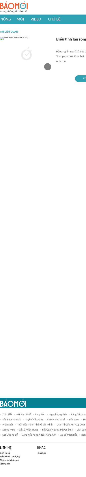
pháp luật (7, 424)
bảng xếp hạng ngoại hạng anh (39, 435)
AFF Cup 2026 (23, 414)
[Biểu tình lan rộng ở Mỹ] (26, 54)
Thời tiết (7, 414)
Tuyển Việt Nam (34, 419)
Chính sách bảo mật (9, 460)
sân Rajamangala (11, 419)
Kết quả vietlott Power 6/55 (57, 430)
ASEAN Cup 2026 (56, 419)
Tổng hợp (41, 453)
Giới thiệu (5, 453)
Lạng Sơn (40, 414)
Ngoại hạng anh (58, 414)
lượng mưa (8, 430)
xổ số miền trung (28, 430)
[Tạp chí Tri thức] (59, 46)
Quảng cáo (5, 464)
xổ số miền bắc (68, 435)
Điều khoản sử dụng (10, 456)
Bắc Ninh (74, 419)
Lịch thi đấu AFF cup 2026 (71, 424)
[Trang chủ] (14, 7)
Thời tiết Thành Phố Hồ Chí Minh (34, 424)
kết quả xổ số (10, 435)
